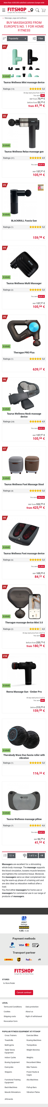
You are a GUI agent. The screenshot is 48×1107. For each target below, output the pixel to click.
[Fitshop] (17, 10)
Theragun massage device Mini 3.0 (24, 622)
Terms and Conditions (13, 1007)
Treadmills (9, 1040)
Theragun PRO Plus (24, 352)
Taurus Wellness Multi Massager (24, 283)
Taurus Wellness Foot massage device (24, 553)
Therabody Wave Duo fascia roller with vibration (24, 756)
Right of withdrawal (34, 1016)
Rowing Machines (34, 1040)
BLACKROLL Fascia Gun (24, 220)
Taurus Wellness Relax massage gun (24, 151)
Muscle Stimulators (13, 1092)
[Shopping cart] (44, 10)
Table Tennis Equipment (10, 1051)
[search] (37, 10)
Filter (40, 38)
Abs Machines (32, 1080)
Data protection (32, 1007)
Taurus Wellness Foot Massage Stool (24, 484)
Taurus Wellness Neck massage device (24, 415)
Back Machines (11, 1087)
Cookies (7, 1011)
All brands (9, 1099)
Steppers (8, 1072)
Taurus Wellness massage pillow (24, 819)
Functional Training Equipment (13, 1081)
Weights (30, 1057)
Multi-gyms (9, 1045)
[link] (12, 945)
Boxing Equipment (12, 1062)
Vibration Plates (33, 1092)
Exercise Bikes (32, 1035)
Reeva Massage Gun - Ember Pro (24, 691)
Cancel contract (24, 992)
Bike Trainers (32, 1067)
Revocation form (10, 1021)
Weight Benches (33, 1050)
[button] (42, 855)
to (9, 983)
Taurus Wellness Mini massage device (24, 82)
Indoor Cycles (10, 1057)
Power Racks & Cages (33, 1073)
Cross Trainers (11, 1035)
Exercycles (9, 1067)
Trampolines (32, 1045)
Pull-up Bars (32, 1087)
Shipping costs (10, 1016)
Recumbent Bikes (34, 1062)
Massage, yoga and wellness (16, 18)
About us (29, 1011)
